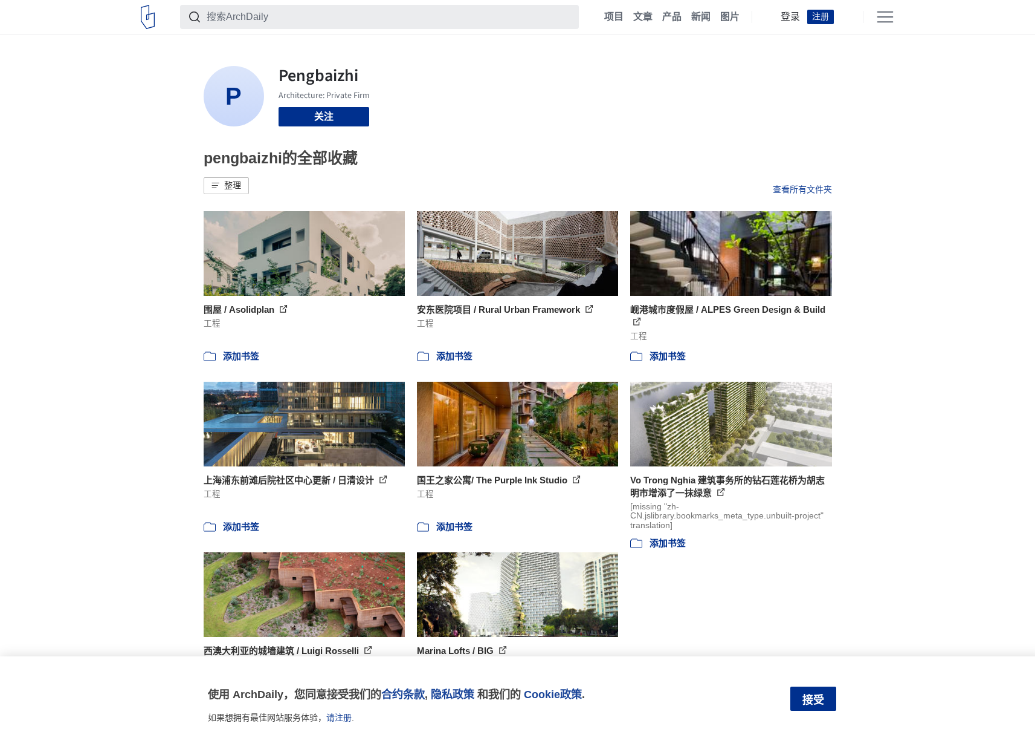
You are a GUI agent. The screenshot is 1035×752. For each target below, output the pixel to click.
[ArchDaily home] (148, 17)
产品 (672, 17)
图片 (730, 17)
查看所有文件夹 (802, 189)
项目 (614, 17)
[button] (226, 185)
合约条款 (403, 694)
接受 (813, 700)
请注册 (339, 717)
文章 (643, 17)
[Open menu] (885, 17)
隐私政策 (452, 694)
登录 (790, 17)
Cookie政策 (553, 694)
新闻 (701, 17)
